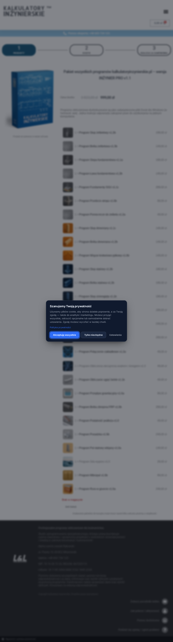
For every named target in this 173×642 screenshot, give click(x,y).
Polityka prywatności (60, 327)
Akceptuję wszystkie (64, 335)
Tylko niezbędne (93, 335)
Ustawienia (115, 335)
